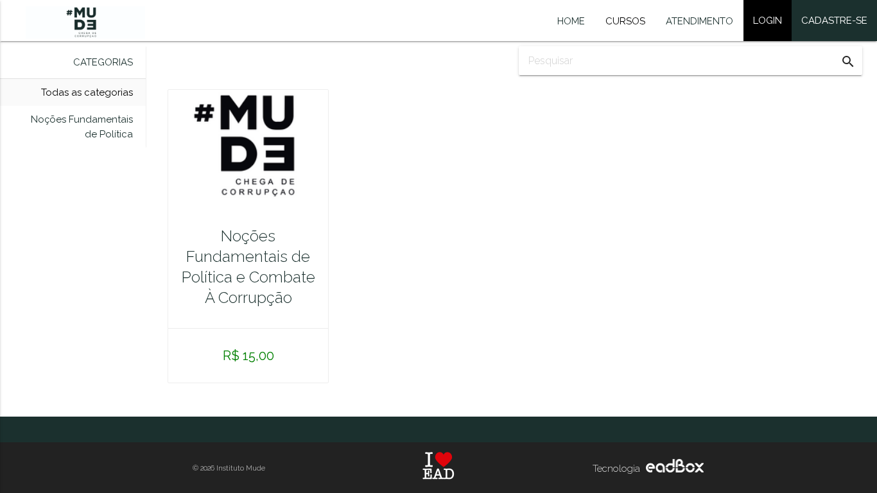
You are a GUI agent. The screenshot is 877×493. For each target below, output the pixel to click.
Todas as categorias (87, 92)
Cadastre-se (834, 20)
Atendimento (699, 21)
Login (767, 20)
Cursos (625, 21)
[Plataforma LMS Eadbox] (673, 469)
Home (571, 21)
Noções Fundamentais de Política (82, 127)
